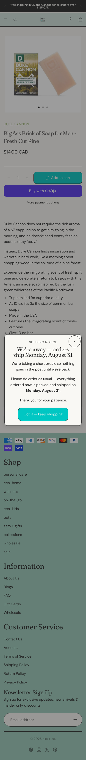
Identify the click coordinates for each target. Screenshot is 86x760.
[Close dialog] (74, 341)
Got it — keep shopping (43, 414)
